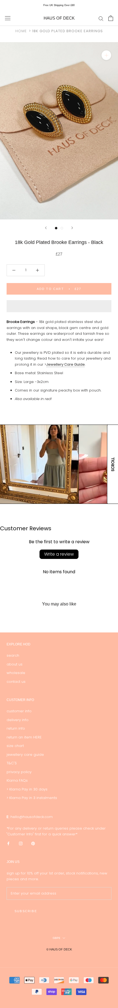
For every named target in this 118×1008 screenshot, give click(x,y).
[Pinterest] (33, 843)
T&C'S (12, 763)
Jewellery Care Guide (65, 364)
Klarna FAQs (17, 780)
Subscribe (26, 911)
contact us (16, 681)
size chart (15, 745)
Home (21, 31)
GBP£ (56, 937)
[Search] (101, 18)
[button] (59, 306)
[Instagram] (21, 843)
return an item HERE (24, 737)
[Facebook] (8, 843)
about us (15, 664)
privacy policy (19, 772)
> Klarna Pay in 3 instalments (32, 797)
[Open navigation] (7, 18)
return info (16, 728)
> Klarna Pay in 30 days (27, 789)
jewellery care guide (25, 754)
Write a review (59, 554)
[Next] (72, 228)
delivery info (18, 719)
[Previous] (46, 228)
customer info (19, 711)
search (13, 655)
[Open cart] (110, 18)
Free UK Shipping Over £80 (59, 5)
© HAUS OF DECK (59, 949)
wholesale (16, 672)
